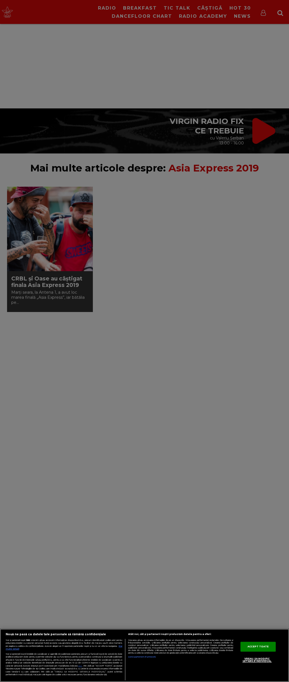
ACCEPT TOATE (258, 646)
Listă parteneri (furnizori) (142, 657)
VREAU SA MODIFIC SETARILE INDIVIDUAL (257, 660)
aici (80, 666)
